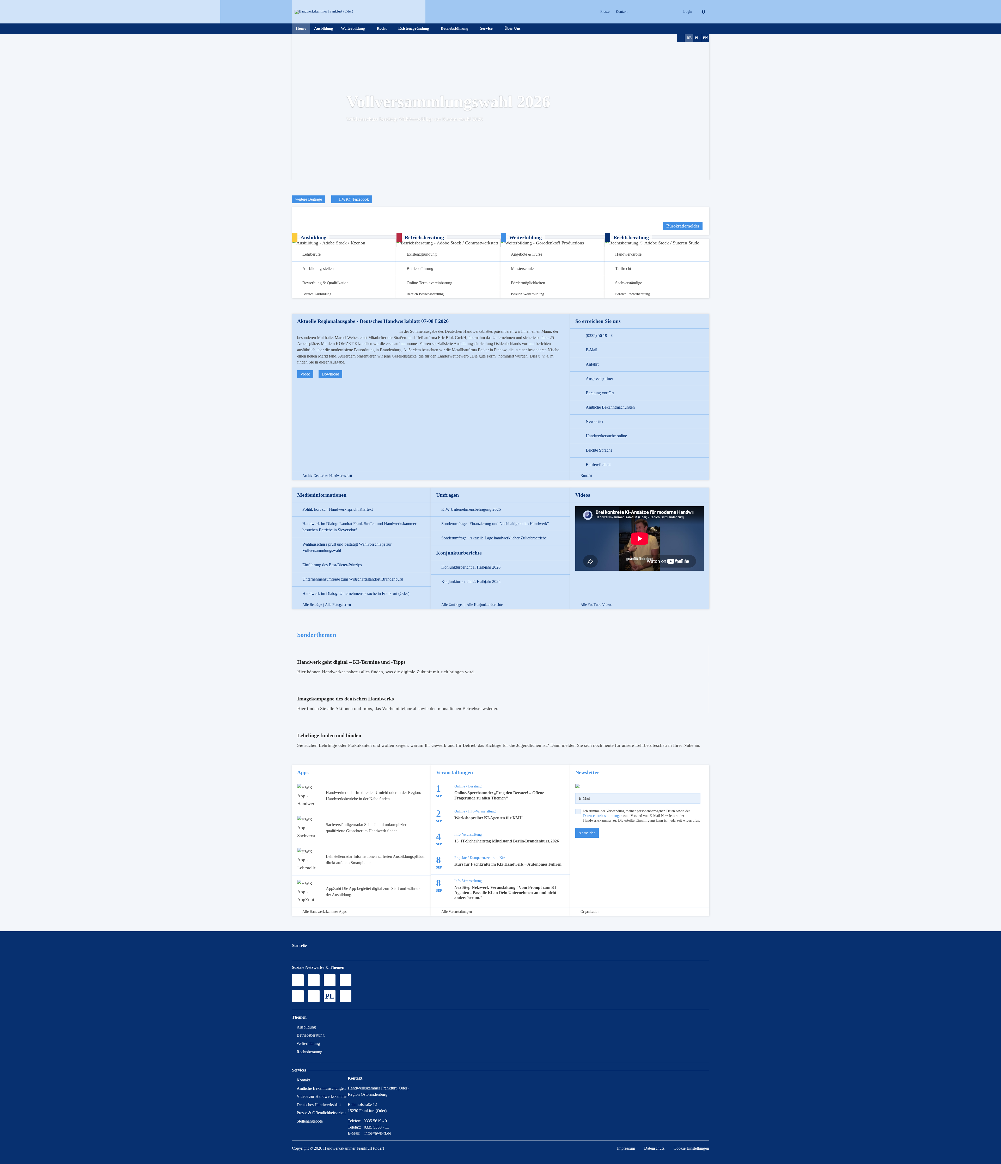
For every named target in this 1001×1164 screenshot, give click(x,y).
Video (305, 374)
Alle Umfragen (452, 605)
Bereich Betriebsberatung (425, 294)
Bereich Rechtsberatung (632, 294)
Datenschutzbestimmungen (602, 816)
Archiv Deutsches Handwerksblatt (327, 476)
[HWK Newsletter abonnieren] (314, 996)
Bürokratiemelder (682, 226)
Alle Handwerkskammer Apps (324, 912)
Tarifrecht (623, 268)
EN (705, 38)
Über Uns (512, 28)
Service (486, 28)
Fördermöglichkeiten (528, 283)
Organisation (590, 912)
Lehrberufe (311, 254)
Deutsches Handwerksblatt (319, 1105)
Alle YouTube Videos (596, 605)
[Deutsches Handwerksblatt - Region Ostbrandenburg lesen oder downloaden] (298, 996)
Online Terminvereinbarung (429, 283)
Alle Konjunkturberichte (485, 605)
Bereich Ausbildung (316, 294)
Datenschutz (654, 1148)
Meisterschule (522, 268)
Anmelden (587, 833)
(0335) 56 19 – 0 (599, 335)
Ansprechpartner (599, 378)
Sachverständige (628, 283)
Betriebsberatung (311, 1035)
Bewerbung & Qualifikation (325, 283)
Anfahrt (592, 364)
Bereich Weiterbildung (527, 294)
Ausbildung (323, 28)
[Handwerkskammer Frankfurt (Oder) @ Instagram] (644, 12)
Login (687, 12)
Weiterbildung (353, 28)
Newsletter (594, 421)
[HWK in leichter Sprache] (345, 996)
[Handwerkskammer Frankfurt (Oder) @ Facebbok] (662, 12)
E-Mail (591, 350)
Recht (382, 28)
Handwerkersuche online (606, 436)
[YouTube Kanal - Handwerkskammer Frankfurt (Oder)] (329, 980)
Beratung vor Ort (600, 393)
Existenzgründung (413, 28)
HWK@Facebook (353, 199)
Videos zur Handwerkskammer (322, 1096)
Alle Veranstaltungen (456, 912)
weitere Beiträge (308, 199)
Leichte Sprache (599, 450)
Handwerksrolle (628, 254)
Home (301, 28)
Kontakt (621, 12)
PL (697, 38)
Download (330, 374)
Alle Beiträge (312, 605)
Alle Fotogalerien (338, 605)
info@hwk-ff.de (377, 1133)
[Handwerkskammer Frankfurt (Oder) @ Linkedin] (671, 12)
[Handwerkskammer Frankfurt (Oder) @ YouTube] (653, 12)
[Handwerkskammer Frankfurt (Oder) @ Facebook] (345, 980)
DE (689, 38)
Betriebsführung (454, 28)
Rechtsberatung (309, 1052)
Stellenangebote (310, 1121)
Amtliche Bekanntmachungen (610, 407)
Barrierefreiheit (598, 464)
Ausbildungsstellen (318, 268)
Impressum (626, 1148)
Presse (604, 12)
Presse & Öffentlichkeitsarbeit (321, 1113)
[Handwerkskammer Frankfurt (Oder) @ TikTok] (635, 12)
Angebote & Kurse (526, 254)
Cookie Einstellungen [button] (691, 1148)
